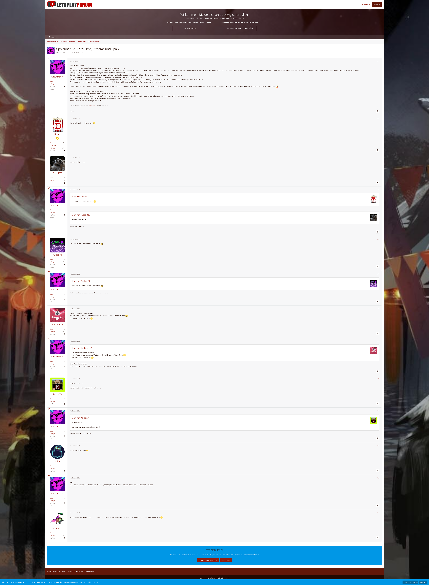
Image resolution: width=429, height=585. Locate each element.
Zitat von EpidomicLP (82, 348)
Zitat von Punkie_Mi (81, 281)
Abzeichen (53, 145)
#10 (378, 411)
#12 (378, 478)
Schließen (423, 582)
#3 (378, 157)
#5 (378, 239)
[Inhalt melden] (377, 111)
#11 (378, 446)
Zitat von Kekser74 (80, 418)
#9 (378, 379)
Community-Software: (214, 578)
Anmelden (226, 560)
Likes (51, 81)
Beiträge (52, 84)
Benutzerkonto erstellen (208, 560)
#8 (378, 341)
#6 (378, 274)
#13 (378, 513)
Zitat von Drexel (79, 196)
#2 (378, 118)
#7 (378, 309)
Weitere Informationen (410, 582)
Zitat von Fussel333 (81, 214)
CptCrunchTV (63, 52)
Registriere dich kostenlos (220, 555)
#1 (378, 61)
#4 (378, 190)
